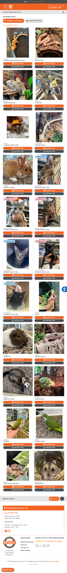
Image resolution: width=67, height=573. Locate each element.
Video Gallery (25, 550)
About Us (24, 545)
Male (38, 143)
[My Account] (63, 12)
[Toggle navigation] (5, 6)
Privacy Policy (33, 564)
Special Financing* (27, 542)
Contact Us (25, 548)
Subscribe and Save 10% (35, 2)
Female (8, 228)
